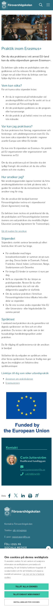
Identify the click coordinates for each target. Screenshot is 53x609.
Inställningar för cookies (27, 602)
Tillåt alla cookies (26, 587)
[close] (48, 548)
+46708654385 (32, 473)
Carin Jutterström (33, 458)
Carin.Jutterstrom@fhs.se (32, 469)
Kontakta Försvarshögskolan (18, 524)
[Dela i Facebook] (11, 496)
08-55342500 (19, 530)
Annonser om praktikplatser (19, 378)
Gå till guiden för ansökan (14, 231)
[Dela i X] (16, 496)
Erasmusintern (13, 383)
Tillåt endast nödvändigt (26, 594)
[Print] (31, 496)
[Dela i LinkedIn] (24, 496)
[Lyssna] (37, 495)
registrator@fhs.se (21, 536)
